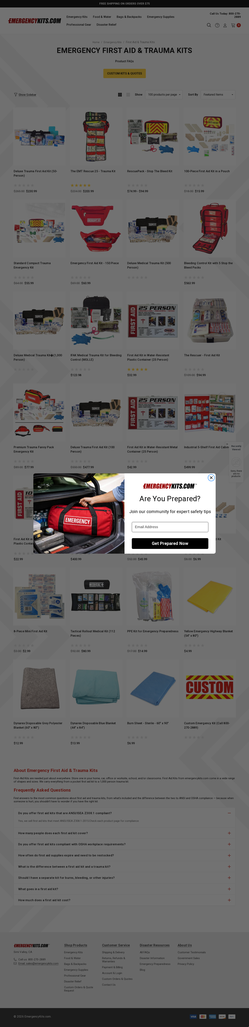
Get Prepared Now (170, 543)
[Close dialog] (211, 478)
